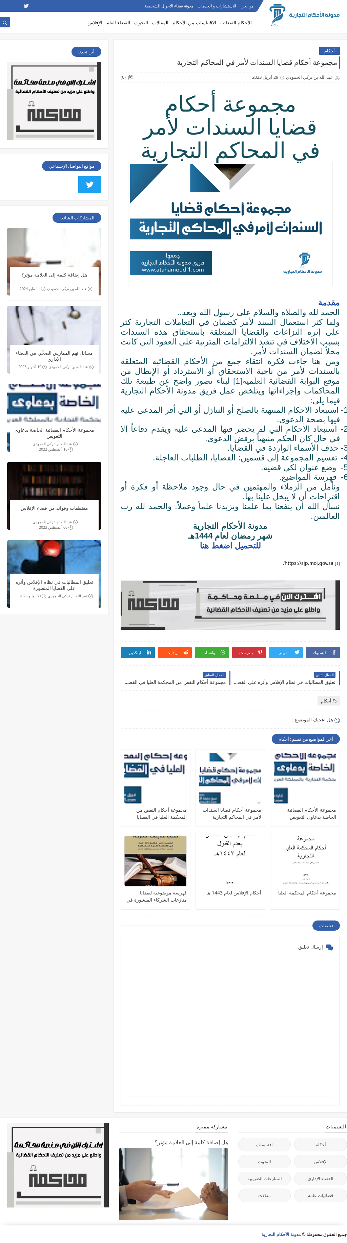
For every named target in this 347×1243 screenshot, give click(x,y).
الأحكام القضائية (236, 22)
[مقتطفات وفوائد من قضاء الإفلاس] (54, 496)
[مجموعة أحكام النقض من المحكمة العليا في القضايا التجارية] (155, 778)
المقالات (160, 22)
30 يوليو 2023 (30, 595)
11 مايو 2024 (30, 288)
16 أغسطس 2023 (53, 449)
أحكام (329, 51)
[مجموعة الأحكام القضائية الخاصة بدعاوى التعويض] (305, 778)
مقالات (264, 1195)
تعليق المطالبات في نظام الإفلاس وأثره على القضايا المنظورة (54, 585)
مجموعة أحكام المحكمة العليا (307, 892)
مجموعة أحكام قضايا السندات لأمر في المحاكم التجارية (232, 813)
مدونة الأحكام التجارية (281, 1234)
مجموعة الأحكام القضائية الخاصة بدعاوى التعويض (311, 813)
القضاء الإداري (320, 1178)
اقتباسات (264, 1145)
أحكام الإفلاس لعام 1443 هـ (234, 892)
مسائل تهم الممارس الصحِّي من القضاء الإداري (54, 356)
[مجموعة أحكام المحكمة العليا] (305, 861)
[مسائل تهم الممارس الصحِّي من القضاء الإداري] (54, 340)
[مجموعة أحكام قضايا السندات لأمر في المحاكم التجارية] (230, 778)
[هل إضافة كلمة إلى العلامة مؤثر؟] (54, 261)
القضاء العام (118, 22)
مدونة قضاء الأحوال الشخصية (169, 6)
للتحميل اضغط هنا (230, 545)
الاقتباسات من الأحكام (194, 22)
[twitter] (26, 5)
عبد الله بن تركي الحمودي (67, 288)
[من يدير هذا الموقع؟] (15, 5)
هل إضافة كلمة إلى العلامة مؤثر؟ (54, 275)
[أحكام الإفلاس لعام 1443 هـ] (230, 861)
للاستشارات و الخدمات (217, 6)
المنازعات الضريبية (264, 1178)
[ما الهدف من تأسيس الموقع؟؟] (4, 5)
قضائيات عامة (320, 1195)
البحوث (141, 22)
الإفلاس (94, 22)
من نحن (247, 6)
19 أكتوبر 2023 (29, 366)
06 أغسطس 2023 (53, 527)
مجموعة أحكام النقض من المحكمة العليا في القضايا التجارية (161, 813)
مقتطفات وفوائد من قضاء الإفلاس (54, 508)
